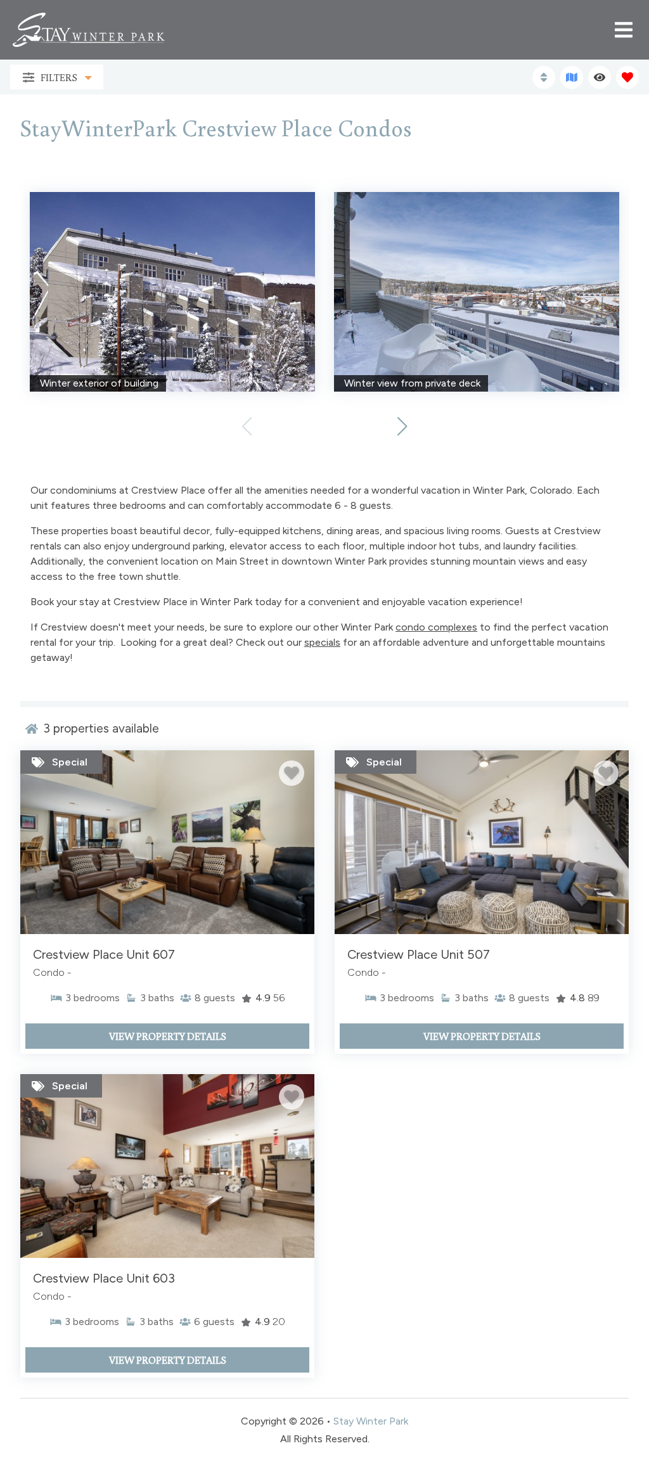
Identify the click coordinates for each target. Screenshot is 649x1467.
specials (322, 642)
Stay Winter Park (370, 1421)
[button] (402, 426)
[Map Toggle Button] (571, 77)
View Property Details (167, 1036)
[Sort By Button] (543, 77)
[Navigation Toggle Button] (623, 29)
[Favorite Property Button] (291, 773)
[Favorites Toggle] (627, 77)
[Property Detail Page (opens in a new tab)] (167, 842)
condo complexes (436, 627)
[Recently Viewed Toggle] (599, 77)
